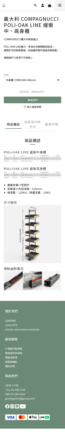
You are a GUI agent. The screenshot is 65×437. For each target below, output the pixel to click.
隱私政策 (10, 366)
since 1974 (11, 325)
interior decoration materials (22, 329)
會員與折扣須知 (13, 353)
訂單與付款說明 (13, 348)
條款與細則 (11, 361)
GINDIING (10, 320)
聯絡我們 (32, 100)
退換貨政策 (11, 357)
